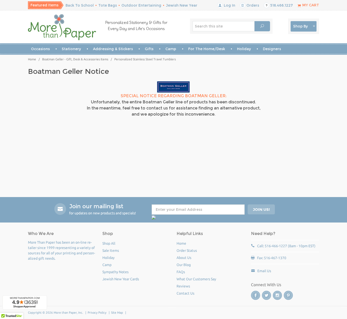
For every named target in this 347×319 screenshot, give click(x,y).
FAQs (181, 272)
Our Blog (184, 265)
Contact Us (185, 293)
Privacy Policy (97, 312)
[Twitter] (266, 295)
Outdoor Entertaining (141, 5)
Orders (252, 5)
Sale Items (110, 250)
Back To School (80, 5)
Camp (170, 49)
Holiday (244, 49)
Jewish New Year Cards (120, 279)
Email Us (264, 271)
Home (32, 59)
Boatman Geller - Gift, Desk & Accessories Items (75, 59)
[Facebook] (255, 295)
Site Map (117, 312)
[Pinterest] (288, 295)
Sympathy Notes (115, 272)
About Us (184, 258)
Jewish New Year (181, 5)
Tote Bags (107, 5)
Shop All (108, 243)
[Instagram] (277, 295)
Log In (229, 5)
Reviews (183, 286)
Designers (272, 49)
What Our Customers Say (196, 279)
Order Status (187, 250)
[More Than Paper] (62, 27)
